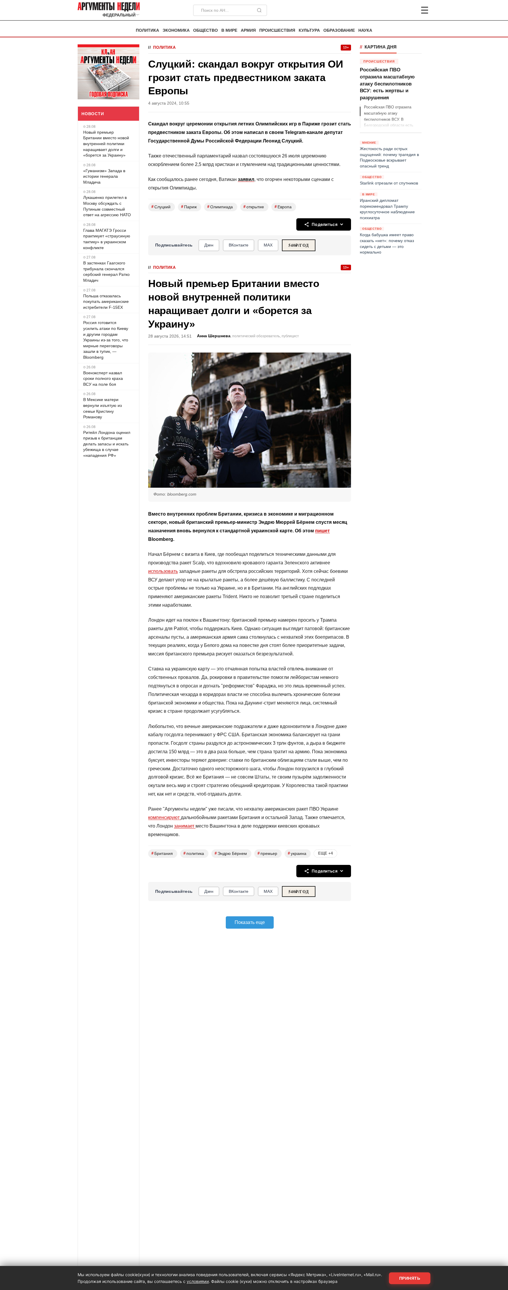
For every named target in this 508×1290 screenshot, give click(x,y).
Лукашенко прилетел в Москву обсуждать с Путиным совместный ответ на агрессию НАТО (107, 206)
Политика (147, 30)
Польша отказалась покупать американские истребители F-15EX (106, 301)
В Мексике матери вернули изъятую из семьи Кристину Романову (102, 408)
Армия (248, 30)
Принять (409, 1278)
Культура (309, 30)
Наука (365, 30)
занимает (184, 825)
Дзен (208, 245)
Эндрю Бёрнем (231, 853)
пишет (322, 530)
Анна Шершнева (213, 336)
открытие (253, 206)
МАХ (268, 245)
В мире (229, 30)
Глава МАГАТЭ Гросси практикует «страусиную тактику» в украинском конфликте (106, 239)
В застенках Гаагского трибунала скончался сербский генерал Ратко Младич (106, 272)
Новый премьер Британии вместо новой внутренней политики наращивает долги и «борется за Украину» (106, 143)
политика (193, 853)
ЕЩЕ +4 (325, 853)
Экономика (176, 30)
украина (297, 853)
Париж (189, 206)
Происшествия (277, 30)
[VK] (409, 10)
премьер (267, 853)
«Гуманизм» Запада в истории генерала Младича (104, 176)
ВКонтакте (238, 245)
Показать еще (250, 922)
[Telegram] (394, 10)
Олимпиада (220, 206)
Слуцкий (161, 206)
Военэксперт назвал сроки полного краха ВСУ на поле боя (103, 378)
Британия (162, 853)
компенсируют (164, 817)
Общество (205, 30)
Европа (283, 206)
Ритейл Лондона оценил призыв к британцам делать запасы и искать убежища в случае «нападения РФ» (106, 444)
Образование (339, 30)
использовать (163, 571)
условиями (198, 1281)
